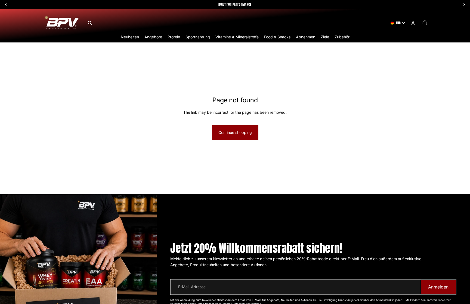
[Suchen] (90, 23)
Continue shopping (235, 132)
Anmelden (438, 287)
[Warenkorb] (425, 23)
